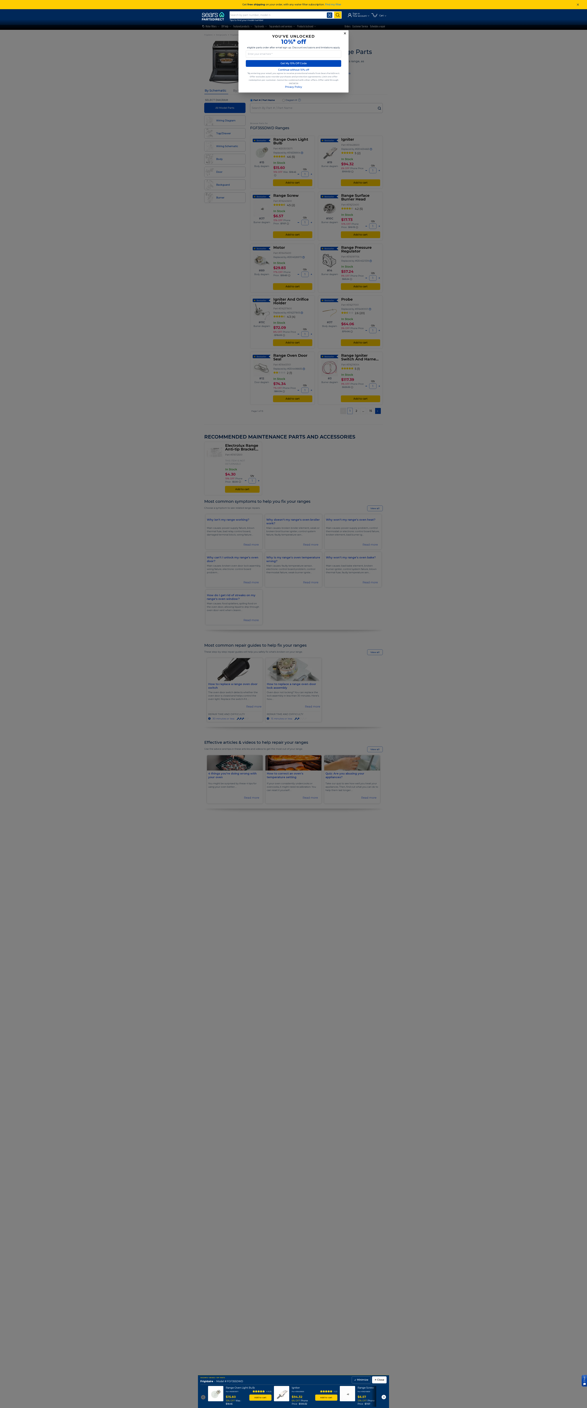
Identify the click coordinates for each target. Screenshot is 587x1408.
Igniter (296, 1387)
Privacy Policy (293, 86)
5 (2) (335, 1391)
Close (379, 1379)
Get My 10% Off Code (294, 63)
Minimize (361, 1379)
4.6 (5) (268, 1391)
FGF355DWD (235, 1381)
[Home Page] (214, 16)
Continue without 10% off (293, 69)
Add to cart (260, 1397)
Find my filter (333, 4)
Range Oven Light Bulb (240, 1387)
